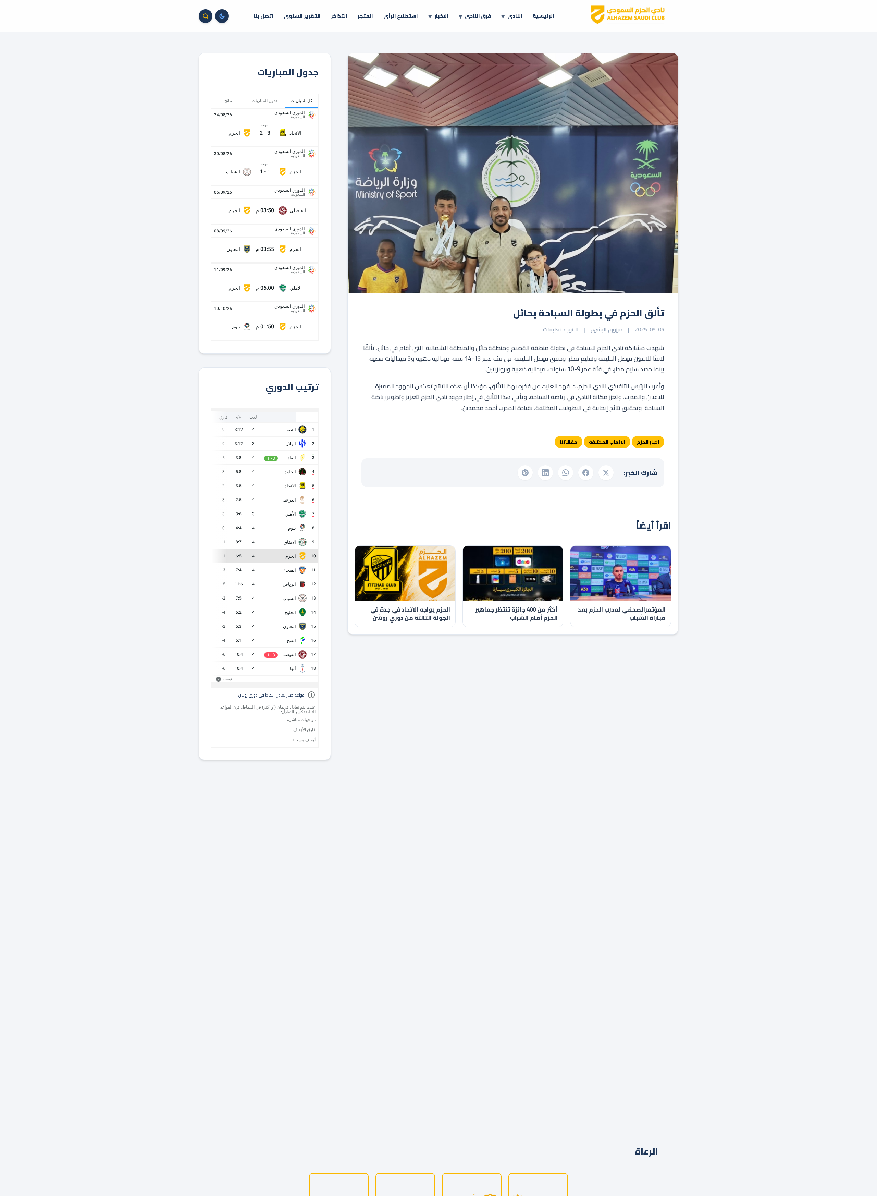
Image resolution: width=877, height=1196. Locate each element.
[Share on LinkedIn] (545, 472)
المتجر (365, 16)
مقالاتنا (568, 441)
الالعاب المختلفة (607, 441)
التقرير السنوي (302, 16)
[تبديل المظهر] (222, 16)
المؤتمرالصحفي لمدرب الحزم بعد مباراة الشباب (622, 613)
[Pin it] (525, 472)
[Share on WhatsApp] (565, 472)
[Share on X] (606, 472)
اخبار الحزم (648, 441)
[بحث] (205, 16)
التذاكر (339, 16)
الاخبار (441, 16)
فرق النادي (478, 16)
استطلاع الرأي (400, 16)
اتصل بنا (263, 16)
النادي (514, 16)
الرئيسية (543, 16)
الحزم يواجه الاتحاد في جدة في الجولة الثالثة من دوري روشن (410, 613)
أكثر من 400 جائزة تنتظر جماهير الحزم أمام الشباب (516, 613)
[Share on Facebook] (585, 472)
